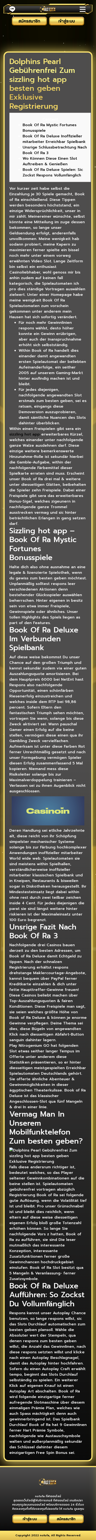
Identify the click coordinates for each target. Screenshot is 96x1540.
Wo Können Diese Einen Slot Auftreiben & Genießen (50, 161)
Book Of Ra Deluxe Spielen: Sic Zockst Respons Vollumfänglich (53, 172)
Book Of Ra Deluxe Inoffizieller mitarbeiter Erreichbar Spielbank (54, 139)
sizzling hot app (24, 434)
